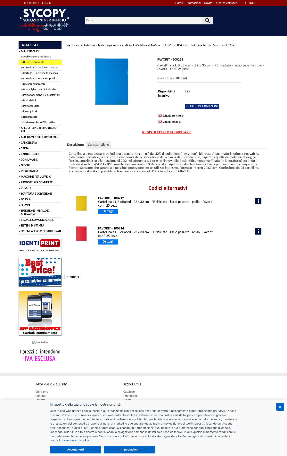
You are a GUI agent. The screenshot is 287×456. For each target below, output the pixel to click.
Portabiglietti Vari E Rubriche (39, 89)
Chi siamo (42, 391)
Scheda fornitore (173, 115)
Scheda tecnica (171, 122)
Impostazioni (129, 449)
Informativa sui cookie (74, 440)
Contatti (41, 396)
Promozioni (193, 3)
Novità (208, 3)
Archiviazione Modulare (37, 56)
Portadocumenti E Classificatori (41, 95)
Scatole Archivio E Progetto (39, 122)
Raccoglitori (30, 111)
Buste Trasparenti (33, 62)
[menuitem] (228, 3)
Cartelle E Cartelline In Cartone (40, 67)
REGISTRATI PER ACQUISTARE (166, 132)
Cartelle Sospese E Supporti (39, 78)
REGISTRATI (31, 3)
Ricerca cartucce (226, 3)
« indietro (72, 277)
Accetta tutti (75, 449)
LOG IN (46, 3)
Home (179, 3)
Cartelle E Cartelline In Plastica (40, 73)
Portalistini (29, 100)
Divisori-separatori (34, 84)
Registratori (30, 117)
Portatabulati (31, 106)
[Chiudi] (280, 407)
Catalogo (129, 391)
